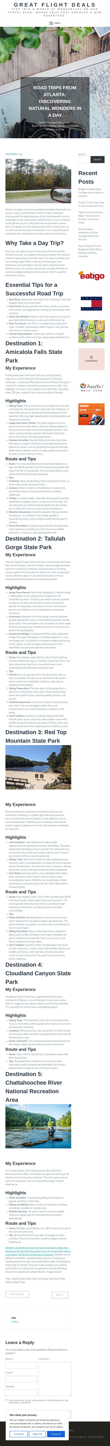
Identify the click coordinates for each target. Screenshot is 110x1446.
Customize (18, 1434)
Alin (13, 1317)
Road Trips (19, 1282)
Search (82, 154)
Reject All (37, 1434)
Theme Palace (96, 1436)
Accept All (56, 1434)
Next (60, 1295)
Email (9, 1372)
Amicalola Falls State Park (51, 1278)
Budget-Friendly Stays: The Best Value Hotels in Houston (91, 192)
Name (9, 1358)
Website (9, 1386)
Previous (17, 1294)
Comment (44, 1358)
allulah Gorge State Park (24, 1278)
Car (21, 154)
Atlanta (9, 1282)
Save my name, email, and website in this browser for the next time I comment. (38, 1401)
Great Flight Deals (55, 5)
